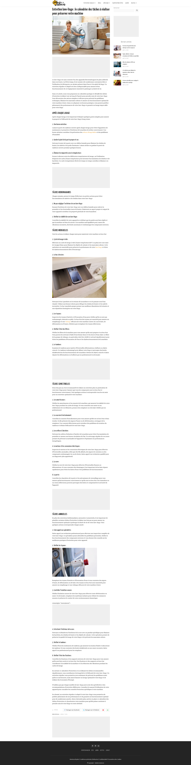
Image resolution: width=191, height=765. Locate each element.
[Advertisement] (81, 67)
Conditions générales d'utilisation (89, 759)
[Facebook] (92, 746)
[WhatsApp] (108, 710)
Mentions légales (74, 759)
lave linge (99, 247)
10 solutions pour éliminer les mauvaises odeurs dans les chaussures (129, 72)
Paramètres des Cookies (114, 759)
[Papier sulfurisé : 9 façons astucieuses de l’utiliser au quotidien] (117, 56)
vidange (68, 321)
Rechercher (116, 8)
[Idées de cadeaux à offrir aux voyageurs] (117, 64)
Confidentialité (103, 759)
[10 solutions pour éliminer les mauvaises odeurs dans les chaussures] (117, 73)
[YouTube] (98, 746)
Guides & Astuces (55, 714)
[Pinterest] (103, 710)
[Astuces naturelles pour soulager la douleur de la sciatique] (117, 83)
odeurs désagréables (89, 132)
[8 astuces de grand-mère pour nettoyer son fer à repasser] (117, 48)
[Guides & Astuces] (59, 3)
